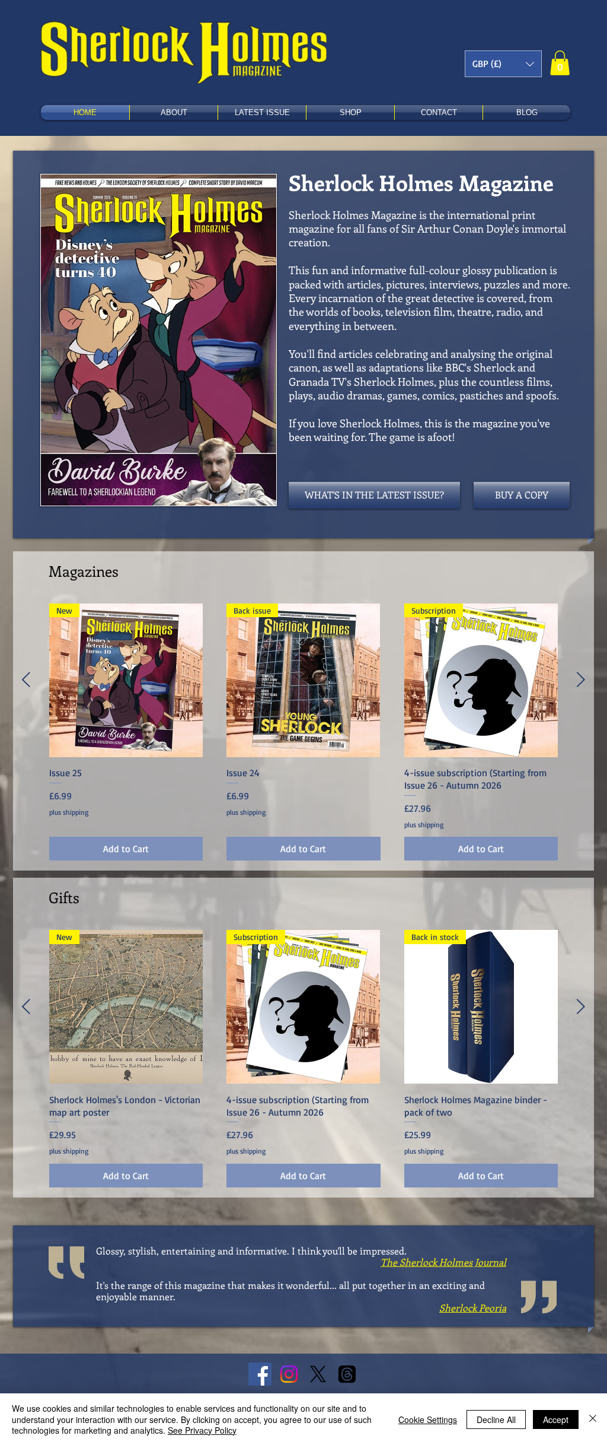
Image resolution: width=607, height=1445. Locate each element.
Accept (555, 1419)
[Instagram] (289, 1374)
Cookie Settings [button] (427, 1419)
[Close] (593, 1419)
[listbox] (503, 63)
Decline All (496, 1419)
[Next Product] (581, 679)
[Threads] (347, 1374)
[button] (503, 63)
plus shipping (68, 812)
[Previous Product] (26, 679)
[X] (318, 1374)
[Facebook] (259, 1374)
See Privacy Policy (202, 1430)
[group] (303, 732)
